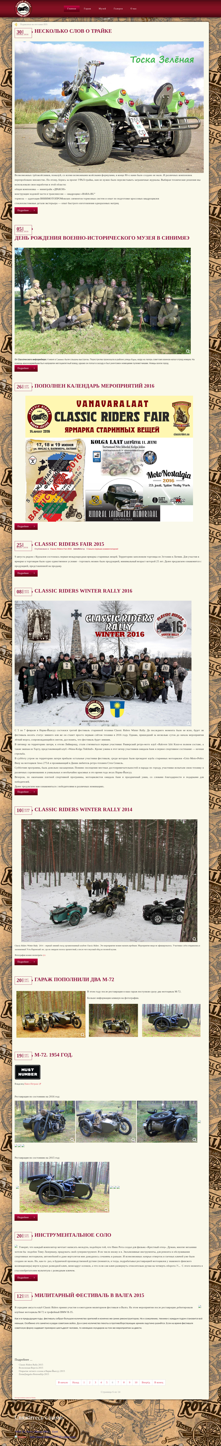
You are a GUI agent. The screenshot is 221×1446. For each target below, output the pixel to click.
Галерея (118, 8)
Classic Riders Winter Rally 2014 (83, 809)
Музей (102, 8)
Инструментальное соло (73, 1235)
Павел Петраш (31, 1084)
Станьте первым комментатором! (102, 549)
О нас (134, 8)
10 (136, 1382)
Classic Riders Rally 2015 (31, 1364)
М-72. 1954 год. (54, 1055)
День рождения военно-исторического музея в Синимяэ (102, 238)
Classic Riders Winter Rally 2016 (83, 591)
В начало (63, 1382)
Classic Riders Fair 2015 (69, 544)
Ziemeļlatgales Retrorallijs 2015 (34, 1374)
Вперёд (146, 1382)
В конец (158, 1382)
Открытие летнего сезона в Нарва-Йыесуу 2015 (42, 1371)
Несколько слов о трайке (73, 31)
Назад (75, 1382)
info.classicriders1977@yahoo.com (53, 1437)
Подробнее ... (24, 210)
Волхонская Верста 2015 (31, 1367)
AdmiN (76, 549)
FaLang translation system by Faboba (25, 1398)
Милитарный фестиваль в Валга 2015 (89, 1295)
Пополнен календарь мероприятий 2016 (94, 386)
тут (44, 955)
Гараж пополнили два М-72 (74, 979)
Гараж (87, 8)
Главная (71, 8)
